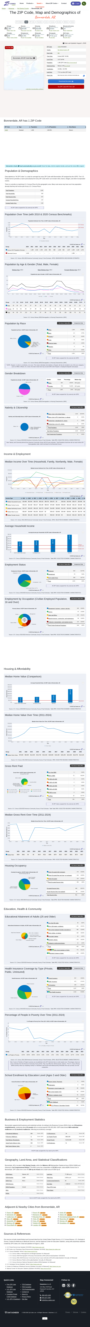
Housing (52, 22)
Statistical (66, 22)
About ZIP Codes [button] (51, 3)
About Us (25, 1294)
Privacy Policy (26, 1296)
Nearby (72, 22)
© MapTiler (28, 89)
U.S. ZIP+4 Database (13, 1299)
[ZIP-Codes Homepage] (12, 1312)
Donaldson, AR (64, 1223)
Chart (51, 30)
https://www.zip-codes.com (53, 1249)
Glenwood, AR (11, 1214)
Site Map (24, 1299)
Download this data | (65, 81)
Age (14, 30)
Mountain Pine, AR (39, 1217)
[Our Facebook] (73, 1285)
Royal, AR (36, 1212)
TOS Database (26, 1284)
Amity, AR (63, 1212)
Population (39, 22)
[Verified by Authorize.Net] (68, 1295)
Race (12, 30)
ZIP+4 (69, 37)
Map (26, 22)
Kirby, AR (36, 1219)
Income (46, 22)
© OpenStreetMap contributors (37, 89)
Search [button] (39, 3)
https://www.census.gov (30, 1251)
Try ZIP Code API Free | (65, 86)
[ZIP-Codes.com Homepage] (10, 3)
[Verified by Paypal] (74, 1301)
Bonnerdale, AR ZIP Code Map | (23, 58)
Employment (69, 30)
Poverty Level (56, 30)
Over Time (29, 30)
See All (65, 37)
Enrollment (41, 37)
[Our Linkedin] (64, 1285)
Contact (64, 3)
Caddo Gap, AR (12, 1217)
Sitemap (75, 1312)
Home (22, 3)
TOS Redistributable (28, 1289)
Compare (38, 30)
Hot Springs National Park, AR (69, 1217)
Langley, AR (37, 1225)
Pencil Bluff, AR (11, 1225)
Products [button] (29, 3)
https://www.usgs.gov (36, 1264)
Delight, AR (36, 1223)
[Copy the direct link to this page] (83, 76)
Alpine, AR (63, 1214)
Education (59, 22)
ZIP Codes (32, 22)
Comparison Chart (78, 323)
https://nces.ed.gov (46, 1268)
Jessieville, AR (11, 1221)
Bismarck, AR (37, 1214)
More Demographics (72, 62)
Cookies (83, 1312)
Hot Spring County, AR (63, 50)
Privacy (67, 1312)
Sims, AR (36, 1221)
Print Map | (9, 47)
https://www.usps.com (38, 1247)
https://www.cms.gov (55, 1266)
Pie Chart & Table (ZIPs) (64, 323)
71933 (59, 46)
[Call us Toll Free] (84, 4)
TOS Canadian (26, 1287)
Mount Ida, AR (64, 1219)
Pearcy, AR (10, 1212)
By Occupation (28, 37)
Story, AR (9, 1219)
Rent (42, 30)
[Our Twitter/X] (68, 1285)
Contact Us (25, 1292)
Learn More (52, 37)
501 (59, 53)
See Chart (24, 30)
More (9, 30)
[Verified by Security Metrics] (78, 1295)
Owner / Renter (14, 37)
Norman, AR (63, 1221)
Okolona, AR (11, 1223)
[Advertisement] (45, 103)
